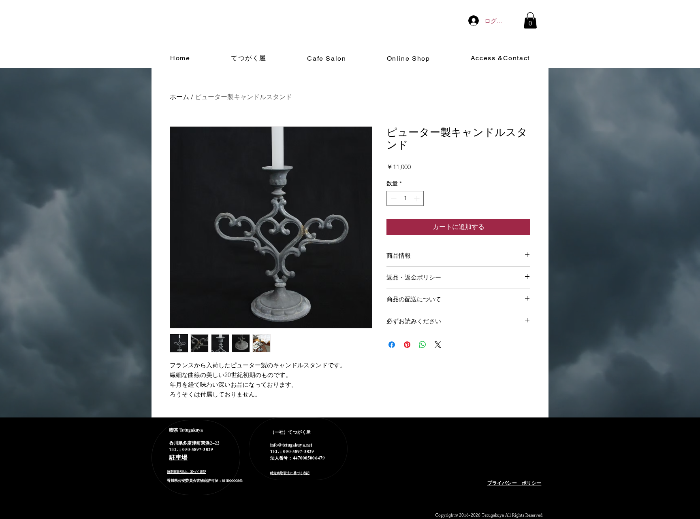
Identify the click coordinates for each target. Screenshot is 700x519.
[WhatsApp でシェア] (422, 345)
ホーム (179, 97)
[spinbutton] (405, 198)
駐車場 (178, 457)
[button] (530, 20)
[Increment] (417, 198)
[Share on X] (438, 345)
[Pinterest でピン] (407, 345)
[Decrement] (393, 198)
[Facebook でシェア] (392, 345)
